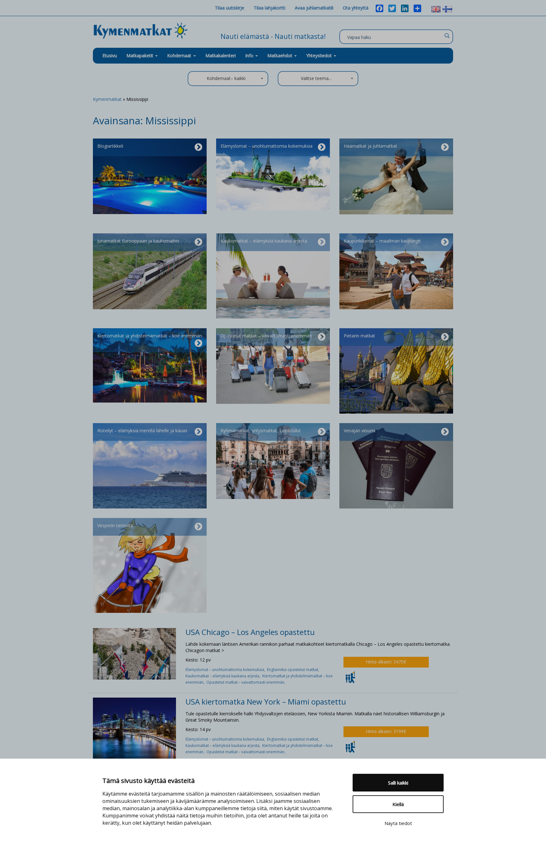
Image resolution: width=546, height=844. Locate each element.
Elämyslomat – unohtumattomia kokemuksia (266, 146)
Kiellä (398, 804)
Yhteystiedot (319, 55)
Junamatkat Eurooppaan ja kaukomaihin (138, 241)
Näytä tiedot (398, 823)
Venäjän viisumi (359, 431)
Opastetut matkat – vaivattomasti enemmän (266, 336)
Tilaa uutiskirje (229, 8)
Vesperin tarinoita (115, 525)
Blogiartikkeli (110, 146)
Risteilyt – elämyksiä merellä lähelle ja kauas (142, 431)
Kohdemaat (179, 55)
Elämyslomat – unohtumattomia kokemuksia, (226, 669)
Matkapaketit (140, 55)
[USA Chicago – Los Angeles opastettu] (134, 653)
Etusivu (109, 55)
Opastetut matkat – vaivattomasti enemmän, (246, 682)
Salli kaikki (398, 782)
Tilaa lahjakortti (269, 8)
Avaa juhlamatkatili (314, 8)
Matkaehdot (280, 55)
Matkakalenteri (220, 55)
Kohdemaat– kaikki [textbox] (226, 78)
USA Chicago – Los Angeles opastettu (250, 632)
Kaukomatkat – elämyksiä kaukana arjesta (264, 241)
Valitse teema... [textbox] (316, 78)
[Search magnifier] (447, 36)
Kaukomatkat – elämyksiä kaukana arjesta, (223, 676)
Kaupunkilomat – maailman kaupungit (382, 241)
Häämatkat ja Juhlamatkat (370, 146)
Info (250, 55)
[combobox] (228, 78)
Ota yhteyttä (355, 8)
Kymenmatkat (107, 99)
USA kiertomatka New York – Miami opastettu (265, 701)
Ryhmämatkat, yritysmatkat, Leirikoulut (261, 431)
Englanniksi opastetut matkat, (293, 669)
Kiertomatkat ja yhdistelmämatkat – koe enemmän (149, 336)
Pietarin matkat (359, 336)
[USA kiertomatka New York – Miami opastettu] (134, 728)
